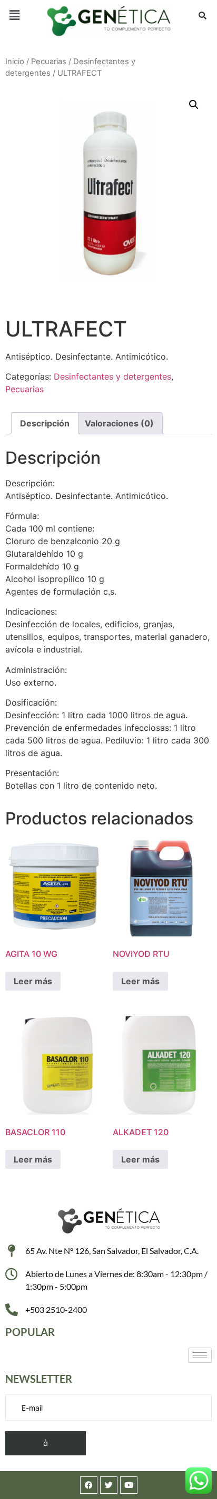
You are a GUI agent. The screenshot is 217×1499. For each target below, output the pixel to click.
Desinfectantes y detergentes (112, 376)
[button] (14, 15)
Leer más (33, 981)
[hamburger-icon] (200, 1355)
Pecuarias (48, 61)
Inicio (14, 61)
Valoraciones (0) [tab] (119, 423)
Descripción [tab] (45, 423)
